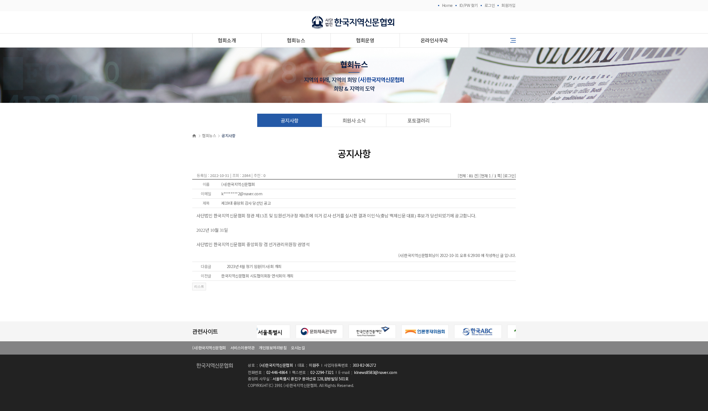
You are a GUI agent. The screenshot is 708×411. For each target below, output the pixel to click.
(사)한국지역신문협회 (209, 347)
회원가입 (508, 5)
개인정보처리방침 (273, 347)
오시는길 (298, 347)
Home (447, 5)
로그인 (490, 5)
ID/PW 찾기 (468, 5)
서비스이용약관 (242, 347)
